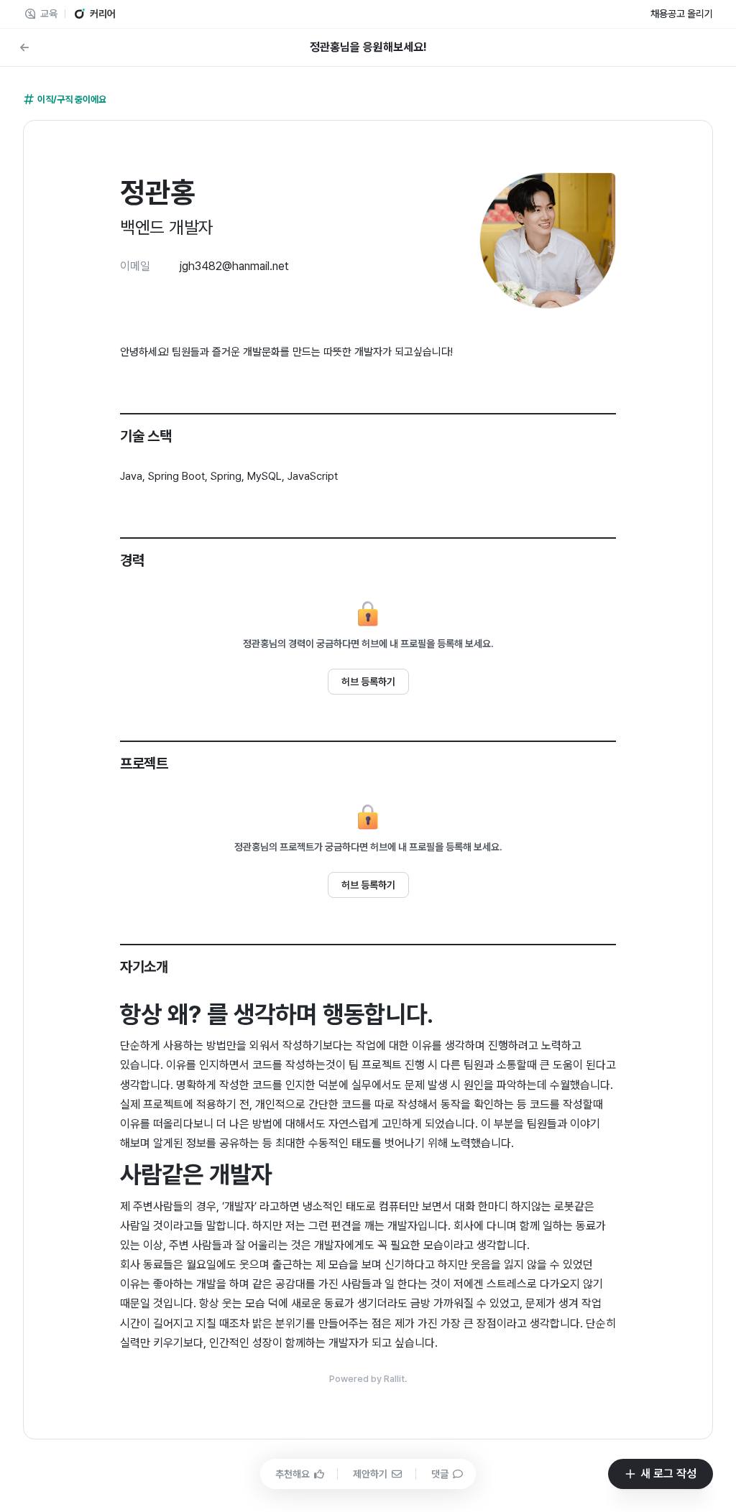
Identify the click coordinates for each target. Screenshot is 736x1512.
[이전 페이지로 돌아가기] (24, 47)
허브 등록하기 (368, 681)
